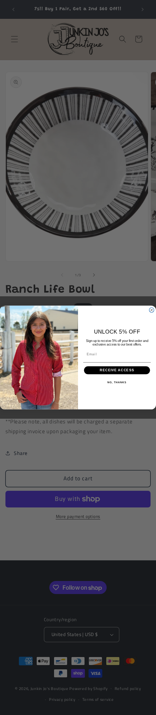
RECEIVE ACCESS (117, 370)
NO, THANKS (116, 382)
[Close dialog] (151, 310)
